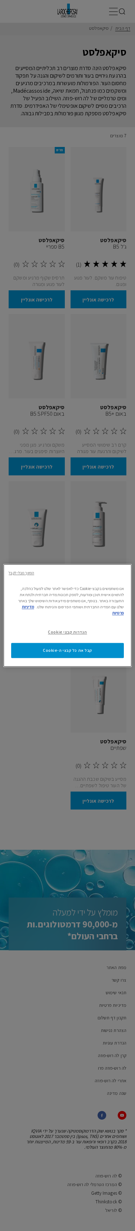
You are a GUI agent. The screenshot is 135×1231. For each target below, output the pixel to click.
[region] (67, 615)
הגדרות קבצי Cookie (67, 632)
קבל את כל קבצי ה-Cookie (67, 650)
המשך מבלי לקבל (21, 572)
